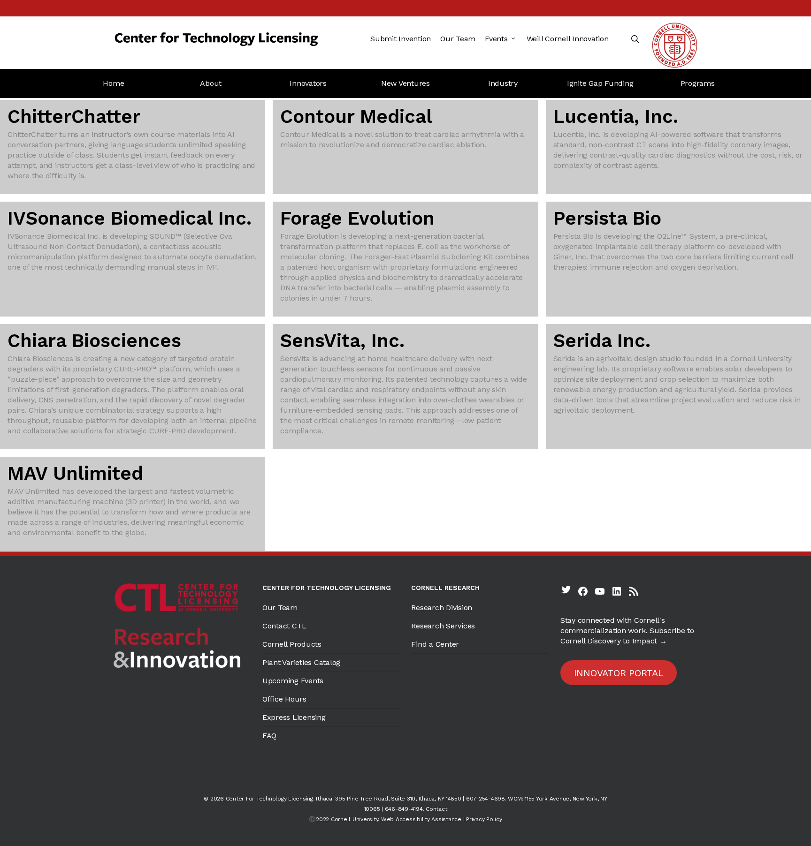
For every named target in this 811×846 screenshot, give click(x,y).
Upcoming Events (292, 680)
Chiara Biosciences (94, 341)
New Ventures (405, 83)
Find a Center (435, 644)
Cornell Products (291, 644)
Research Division (441, 607)
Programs (698, 83)
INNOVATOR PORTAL (619, 673)
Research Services (443, 625)
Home (113, 83)
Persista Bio (607, 218)
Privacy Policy (484, 819)
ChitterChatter (74, 117)
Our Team (280, 607)
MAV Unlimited (75, 473)
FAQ (269, 735)
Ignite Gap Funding (600, 83)
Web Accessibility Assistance (421, 819)
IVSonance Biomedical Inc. (130, 218)
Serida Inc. (601, 341)
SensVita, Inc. (342, 341)
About (211, 83)
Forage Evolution (357, 218)
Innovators (308, 83)
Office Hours (284, 699)
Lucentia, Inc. (615, 117)
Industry (503, 83)
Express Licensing (294, 717)
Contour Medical (356, 117)
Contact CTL (284, 625)
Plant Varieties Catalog (301, 662)
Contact (436, 809)
